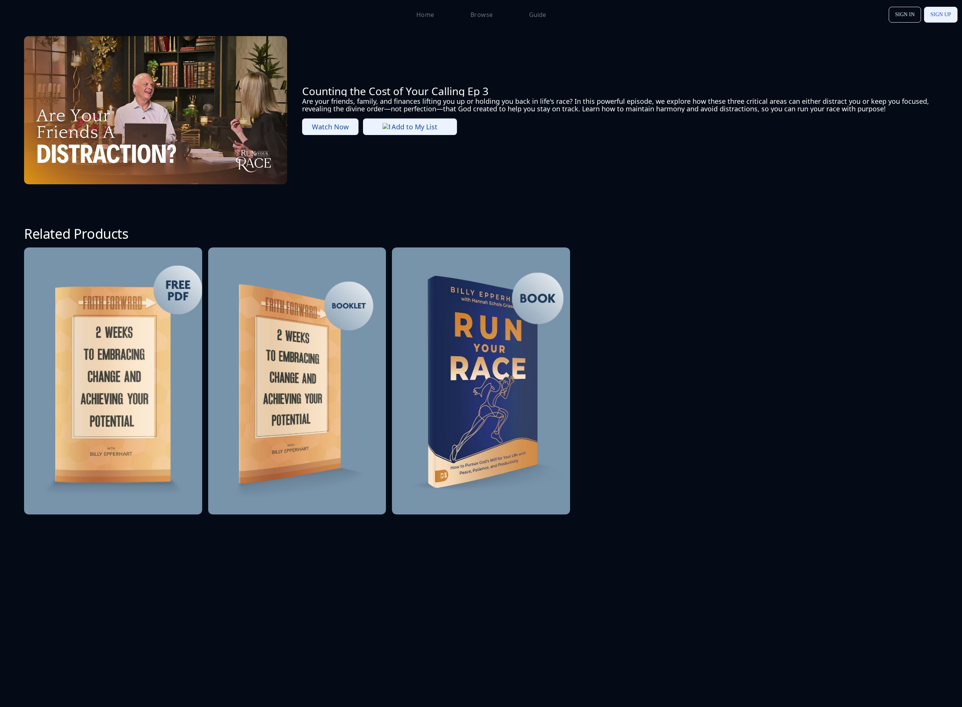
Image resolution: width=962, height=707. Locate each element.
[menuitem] (29, 14)
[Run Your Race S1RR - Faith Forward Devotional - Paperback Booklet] (297, 380)
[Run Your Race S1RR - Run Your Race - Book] (481, 380)
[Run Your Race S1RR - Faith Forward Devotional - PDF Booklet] (113, 380)
